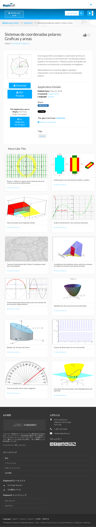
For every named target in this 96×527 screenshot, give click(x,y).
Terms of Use (46, 523)
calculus (42, 136)
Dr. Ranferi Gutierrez (20, 43)
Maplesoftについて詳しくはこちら (14, 445)
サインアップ (10, 501)
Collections (60, 118)
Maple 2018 (53, 94)
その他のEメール (14, 489)
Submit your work (15, 14)
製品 (6, 458)
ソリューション (10, 463)
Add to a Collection (48, 122)
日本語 (38, 519)
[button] (89, 13)
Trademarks (78, 523)
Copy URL (43, 105)
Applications (28, 23)
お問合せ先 (55, 415)
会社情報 (8, 473)
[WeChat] (74, 444)
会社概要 (7, 415)
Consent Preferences (65, 523)
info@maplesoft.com (62, 433)
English (14, 519)
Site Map (87, 523)
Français (22, 519)
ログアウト (9, 506)
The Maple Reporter (14, 485)
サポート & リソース (12, 468)
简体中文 (46, 519)
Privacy (54, 523)
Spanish (51, 96)
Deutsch (31, 519)
